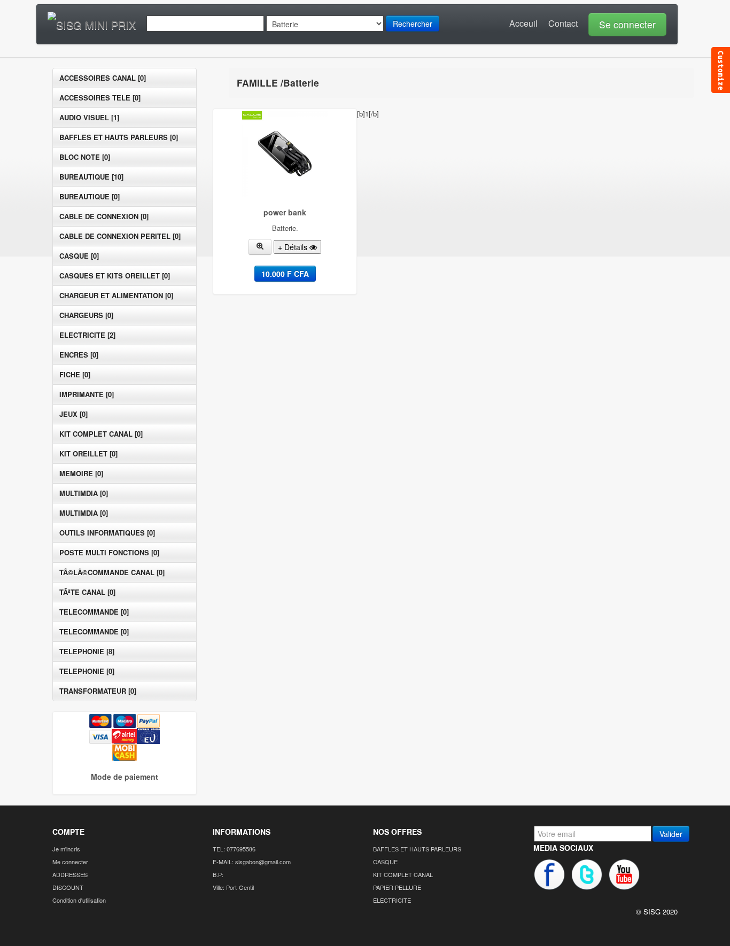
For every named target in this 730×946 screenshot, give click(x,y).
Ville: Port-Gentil (233, 887)
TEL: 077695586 (234, 848)
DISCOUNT (67, 887)
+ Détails (293, 247)
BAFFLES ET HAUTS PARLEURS (417, 848)
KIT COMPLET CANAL (403, 874)
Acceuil (523, 23)
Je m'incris (66, 848)
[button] (624, 23)
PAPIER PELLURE (397, 887)
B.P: (218, 874)
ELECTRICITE (392, 900)
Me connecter (70, 861)
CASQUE (385, 861)
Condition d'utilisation (79, 900)
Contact (563, 23)
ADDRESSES (70, 874)
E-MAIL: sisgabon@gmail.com (252, 861)
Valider (670, 833)
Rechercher (412, 23)
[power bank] (260, 247)
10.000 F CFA (285, 273)
